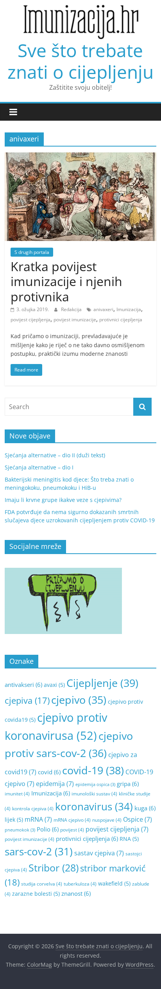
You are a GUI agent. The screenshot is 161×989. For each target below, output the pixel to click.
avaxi (54, 684)
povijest (72, 829)
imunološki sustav (94, 793)
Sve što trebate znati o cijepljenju (80, 61)
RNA (129, 838)
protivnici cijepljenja (120, 319)
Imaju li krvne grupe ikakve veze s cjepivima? (63, 500)
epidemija (55, 783)
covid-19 (93, 770)
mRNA (38, 819)
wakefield (114, 883)
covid (49, 772)
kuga (145, 808)
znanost (76, 893)
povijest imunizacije (75, 319)
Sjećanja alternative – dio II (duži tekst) (55, 455)
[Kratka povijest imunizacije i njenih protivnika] (80, 157)
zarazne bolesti (36, 893)
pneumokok (20, 830)
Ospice (137, 819)
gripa (128, 784)
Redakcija (72, 309)
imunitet (17, 793)
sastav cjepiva (99, 853)
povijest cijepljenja (30, 319)
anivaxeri (103, 309)
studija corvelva (41, 883)
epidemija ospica (95, 784)
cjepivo (78, 700)
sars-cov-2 (39, 851)
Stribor (54, 867)
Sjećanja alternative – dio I (39, 467)
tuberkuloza (80, 883)
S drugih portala (31, 252)
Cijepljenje (102, 683)
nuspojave (107, 820)
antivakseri (23, 684)
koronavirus (94, 806)
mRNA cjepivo (72, 820)
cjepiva (27, 700)
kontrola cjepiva (33, 808)
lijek (14, 819)
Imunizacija (128, 309)
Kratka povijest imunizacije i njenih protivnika (66, 281)
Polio (48, 829)
